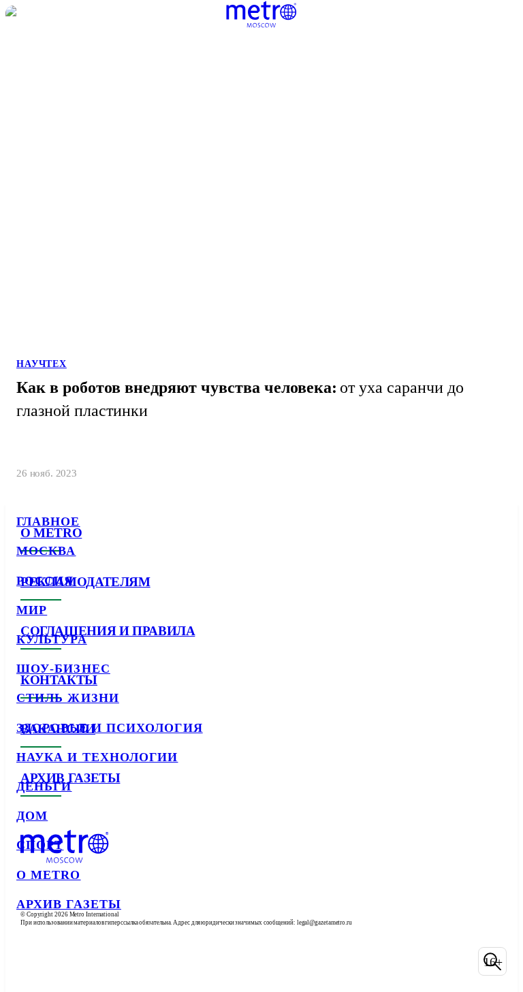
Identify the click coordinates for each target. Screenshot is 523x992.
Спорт (39, 845)
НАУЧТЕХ (41, 364)
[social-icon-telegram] (65, 961)
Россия (45, 581)
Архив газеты (68, 904)
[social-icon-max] (136, 961)
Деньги (44, 786)
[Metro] (261, 14)
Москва (46, 551)
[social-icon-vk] (30, 961)
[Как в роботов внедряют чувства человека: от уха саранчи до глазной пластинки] (261, 248)
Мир (31, 610)
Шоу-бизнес (63, 668)
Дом (32, 815)
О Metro (48, 875)
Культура (51, 639)
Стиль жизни (67, 698)
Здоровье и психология (109, 728)
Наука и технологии (97, 757)
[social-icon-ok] (100, 961)
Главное (48, 521)
